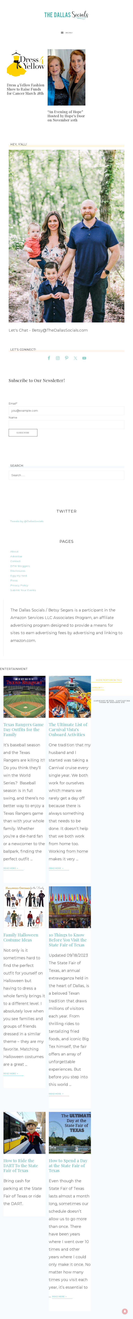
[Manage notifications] (125, 1311)
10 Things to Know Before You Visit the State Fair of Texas (68, 939)
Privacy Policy (19, 585)
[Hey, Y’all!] (66, 236)
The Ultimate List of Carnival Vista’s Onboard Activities (68, 729)
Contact (15, 561)
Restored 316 (117, 702)
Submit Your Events (23, 590)
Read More (9, 868)
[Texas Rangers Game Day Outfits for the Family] (24, 697)
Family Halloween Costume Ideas (20, 937)
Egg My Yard (18, 575)
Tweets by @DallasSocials (26, 521)
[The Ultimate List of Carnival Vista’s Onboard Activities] (70, 697)
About (14, 551)
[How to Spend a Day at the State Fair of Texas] (70, 1133)
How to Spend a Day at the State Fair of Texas (68, 1165)
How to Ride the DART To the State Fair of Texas (20, 1165)
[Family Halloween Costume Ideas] (24, 907)
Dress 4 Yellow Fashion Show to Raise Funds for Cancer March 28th (25, 89)
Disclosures (17, 570)
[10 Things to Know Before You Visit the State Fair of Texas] (70, 907)
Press (14, 580)
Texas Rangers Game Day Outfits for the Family (23, 729)
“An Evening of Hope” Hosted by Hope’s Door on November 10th (66, 115)
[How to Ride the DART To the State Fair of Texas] (24, 1133)
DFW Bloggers (20, 566)
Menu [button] (69, 33)
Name (13, 417)
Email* (13, 403)
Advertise (16, 556)
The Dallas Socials (66, 14)
